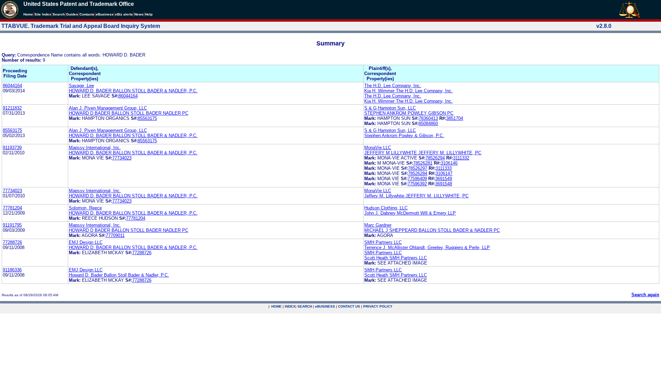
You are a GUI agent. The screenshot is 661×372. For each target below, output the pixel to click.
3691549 (443, 178)
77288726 (12, 242)
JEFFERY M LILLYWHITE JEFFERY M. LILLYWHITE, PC (422, 152)
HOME (276, 306)
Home (28, 14)
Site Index (42, 14)
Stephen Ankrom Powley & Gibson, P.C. (404, 135)
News (139, 14)
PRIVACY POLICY (377, 306)
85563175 (147, 118)
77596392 (417, 183)
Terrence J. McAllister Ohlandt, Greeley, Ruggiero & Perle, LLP (427, 247)
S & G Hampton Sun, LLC (390, 108)
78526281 (422, 163)
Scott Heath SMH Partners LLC (395, 257)
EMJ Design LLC (86, 242)
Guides (72, 14)
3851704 (454, 118)
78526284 (417, 173)
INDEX (290, 306)
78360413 (428, 118)
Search (59, 14)
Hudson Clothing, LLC (386, 207)
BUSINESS (325, 306)
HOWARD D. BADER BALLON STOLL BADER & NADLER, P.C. (133, 90)
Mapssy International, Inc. (95, 147)
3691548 (443, 183)
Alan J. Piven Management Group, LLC (108, 108)
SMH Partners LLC (383, 242)
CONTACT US (349, 306)
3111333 (444, 168)
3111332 (461, 158)
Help (149, 14)
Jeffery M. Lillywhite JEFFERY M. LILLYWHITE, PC (416, 195)
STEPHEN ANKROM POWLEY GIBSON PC (408, 113)
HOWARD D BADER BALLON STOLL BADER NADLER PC (128, 113)
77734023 (122, 158)
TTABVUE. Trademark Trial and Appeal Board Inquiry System (80, 26)
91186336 (12, 269)
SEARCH (304, 306)
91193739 (12, 147)
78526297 (417, 168)
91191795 (12, 225)
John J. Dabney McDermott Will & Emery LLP (410, 213)
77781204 (12, 207)
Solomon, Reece (85, 207)
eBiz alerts (124, 14)
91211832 (12, 108)
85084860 (428, 123)
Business (105, 14)
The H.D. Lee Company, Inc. (392, 85)
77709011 (115, 235)
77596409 (417, 178)
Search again (645, 294)
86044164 (12, 85)
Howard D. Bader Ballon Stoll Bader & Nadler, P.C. (119, 275)
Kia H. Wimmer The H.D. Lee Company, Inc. (408, 90)
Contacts (87, 14)
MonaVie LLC (377, 147)
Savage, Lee (81, 85)
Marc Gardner (377, 225)
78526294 (435, 158)
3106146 (449, 163)
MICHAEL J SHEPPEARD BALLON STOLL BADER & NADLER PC (432, 230)
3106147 (444, 173)
